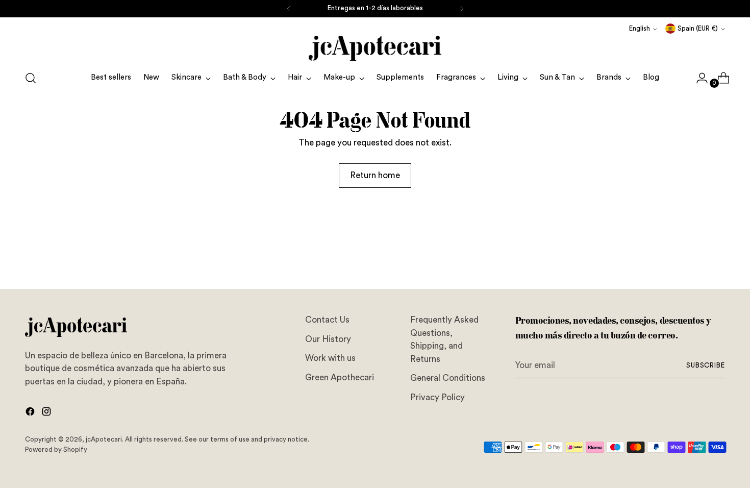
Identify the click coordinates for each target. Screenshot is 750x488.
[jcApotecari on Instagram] (47, 413)
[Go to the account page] (698, 78)
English (639, 28)
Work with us (330, 358)
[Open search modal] (30, 78)
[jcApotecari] (375, 48)
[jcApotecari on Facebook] (31, 413)
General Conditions (447, 378)
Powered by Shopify (56, 449)
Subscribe (706, 365)
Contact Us (327, 319)
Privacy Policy (437, 397)
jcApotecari (104, 439)
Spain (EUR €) (698, 28)
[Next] (462, 8)
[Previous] (289, 8)
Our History (328, 339)
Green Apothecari (339, 377)
